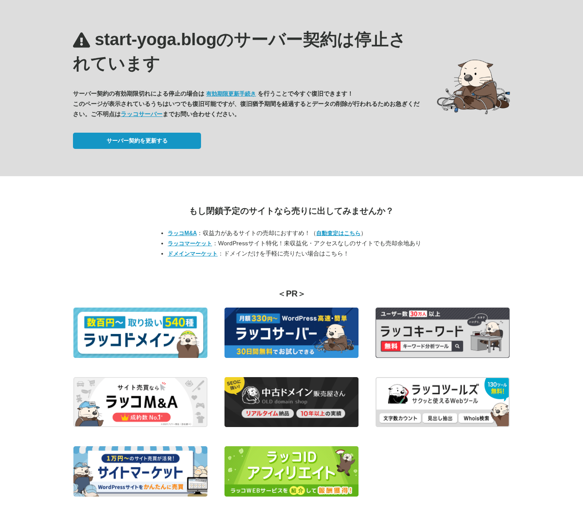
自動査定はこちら (338, 233)
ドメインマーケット (193, 253)
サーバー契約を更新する (137, 140)
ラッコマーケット (190, 243)
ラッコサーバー (142, 113)
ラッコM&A (182, 233)
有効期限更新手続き (231, 93)
